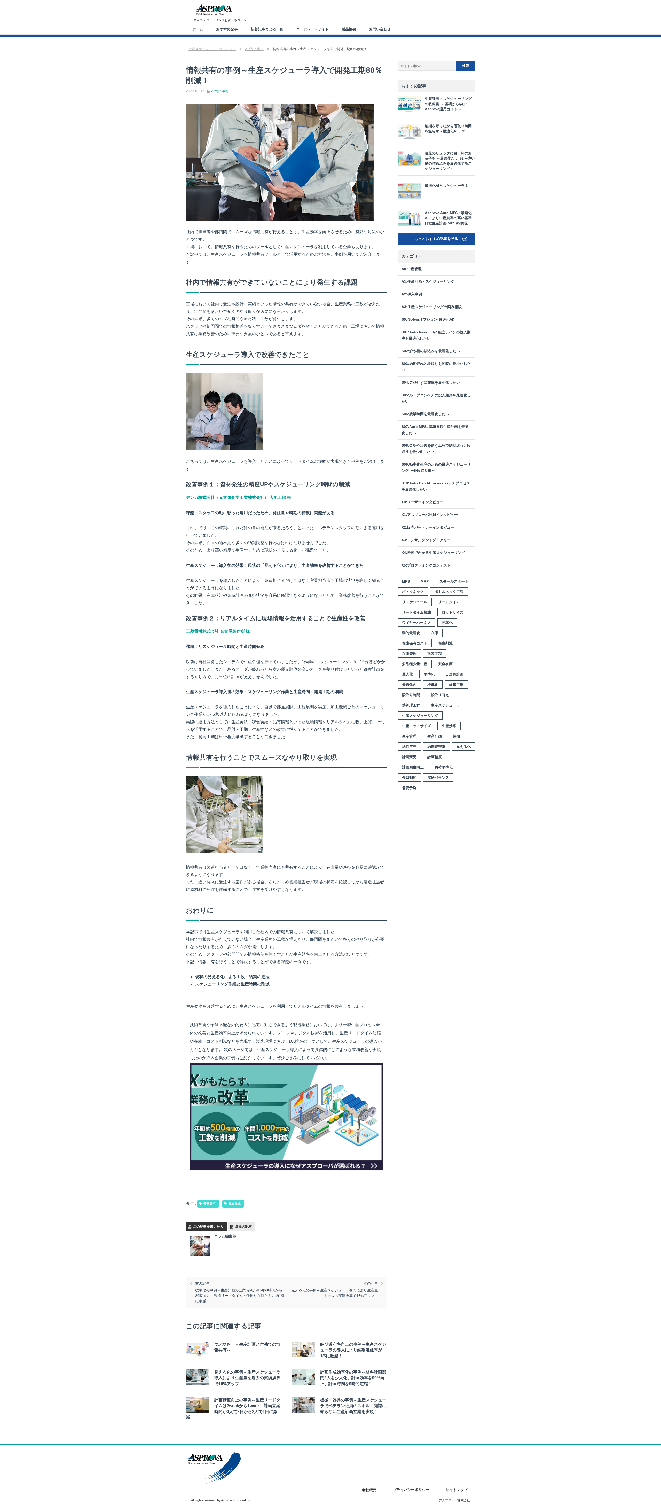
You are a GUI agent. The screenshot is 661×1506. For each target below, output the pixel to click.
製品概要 (349, 29)
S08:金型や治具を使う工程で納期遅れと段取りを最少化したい (436, 449)
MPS (406, 581)
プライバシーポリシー (411, 1490)
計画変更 (409, 757)
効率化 (447, 623)
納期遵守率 (436, 746)
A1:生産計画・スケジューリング (428, 282)
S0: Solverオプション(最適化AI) (428, 319)
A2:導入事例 (219, 91)
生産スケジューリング (420, 715)
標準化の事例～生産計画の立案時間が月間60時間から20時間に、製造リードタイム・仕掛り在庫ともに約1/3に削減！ (239, 1292)
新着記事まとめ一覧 (267, 29)
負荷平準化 (444, 767)
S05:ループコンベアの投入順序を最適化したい (436, 398)
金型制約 (409, 777)
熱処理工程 (411, 705)
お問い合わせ (380, 29)
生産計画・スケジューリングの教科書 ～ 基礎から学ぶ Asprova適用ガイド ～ (448, 104)
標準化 (432, 685)
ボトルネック (413, 592)
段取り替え (440, 695)
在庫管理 (409, 654)
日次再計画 (454, 674)
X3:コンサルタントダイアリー (426, 540)
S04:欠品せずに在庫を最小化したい (431, 383)
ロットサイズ (452, 612)
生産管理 (409, 736)
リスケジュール (414, 602)
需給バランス (438, 777)
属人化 (407, 674)
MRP (425, 581)
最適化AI (409, 685)
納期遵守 (409, 746)
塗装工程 (434, 654)
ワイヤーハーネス (416, 623)
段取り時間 (411, 695)
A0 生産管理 (412, 269)
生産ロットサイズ (416, 726)
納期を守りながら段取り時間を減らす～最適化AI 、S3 (448, 128)
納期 (456, 736)
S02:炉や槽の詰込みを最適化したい (431, 351)
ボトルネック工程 (449, 592)
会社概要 (369, 1490)
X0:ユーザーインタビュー (422, 502)
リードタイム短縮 (416, 612)
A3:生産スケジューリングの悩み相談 (432, 307)
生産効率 (449, 726)
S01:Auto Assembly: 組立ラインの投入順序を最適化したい (436, 335)
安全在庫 (445, 664)
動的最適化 (411, 633)
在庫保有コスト (414, 643)
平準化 (429, 674)
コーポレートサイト (312, 29)
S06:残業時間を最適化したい (425, 414)
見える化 (235, 1203)
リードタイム (449, 602)
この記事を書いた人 (208, 1226)
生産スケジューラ (445, 705)
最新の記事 (243, 1226)
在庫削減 (445, 643)
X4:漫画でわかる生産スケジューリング (433, 553)
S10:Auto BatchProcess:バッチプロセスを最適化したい (436, 486)
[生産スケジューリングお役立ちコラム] (213, 10)
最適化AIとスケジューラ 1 (446, 186)
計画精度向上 (413, 767)
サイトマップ (456, 1490)
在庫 (434, 633)
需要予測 (409, 788)
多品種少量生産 (414, 664)
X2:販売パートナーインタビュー (428, 527)
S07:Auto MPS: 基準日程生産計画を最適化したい (435, 430)
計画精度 (434, 757)
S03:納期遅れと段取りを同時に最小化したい (436, 367)
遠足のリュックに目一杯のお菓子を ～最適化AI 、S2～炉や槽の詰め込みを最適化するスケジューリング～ (450, 161)
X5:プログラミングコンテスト (426, 565)
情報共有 (209, 1203)
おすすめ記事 (227, 29)
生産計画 (434, 736)
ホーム (197, 29)
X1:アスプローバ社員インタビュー (430, 515)
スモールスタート (453, 581)
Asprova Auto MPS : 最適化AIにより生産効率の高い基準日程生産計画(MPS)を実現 (448, 218)
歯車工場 (456, 685)
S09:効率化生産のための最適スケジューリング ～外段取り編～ (436, 467)
